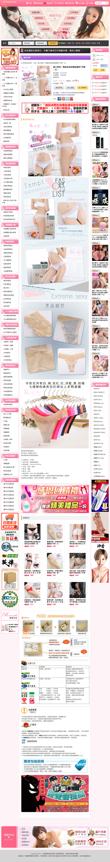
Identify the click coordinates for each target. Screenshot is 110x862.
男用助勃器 (6, 197)
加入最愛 (81, 3)
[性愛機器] (100, 527)
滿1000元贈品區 (8, 484)
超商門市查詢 (70, 701)
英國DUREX (97, 447)
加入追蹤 (70, 87)
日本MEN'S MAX (98, 432)
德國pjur (95, 462)
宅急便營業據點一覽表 (73, 683)
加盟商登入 (26, 842)
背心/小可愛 (6, 414)
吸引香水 (5, 288)
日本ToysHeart (97, 396)
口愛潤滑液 (6, 256)
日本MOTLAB (97, 443)
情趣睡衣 (5, 432)
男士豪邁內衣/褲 (8, 467)
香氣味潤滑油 (7, 253)
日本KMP (96, 436)
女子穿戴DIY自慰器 (9, 332)
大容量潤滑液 (7, 271)
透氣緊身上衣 (7, 474)
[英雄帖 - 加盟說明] (9, 563)
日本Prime (96, 440)
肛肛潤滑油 (6, 284)
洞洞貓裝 (5, 428)
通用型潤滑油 (7, 245)
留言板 (65, 29)
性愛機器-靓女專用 (9, 232)
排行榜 (41, 24)
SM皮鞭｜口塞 (7, 349)
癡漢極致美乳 (7, 189)
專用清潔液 (6, 380)
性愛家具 (5, 236)
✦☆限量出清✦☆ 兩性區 (9, 85)
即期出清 (5, 110)
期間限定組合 (7, 100)
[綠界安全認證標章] (9, 599)
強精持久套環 (7, 212)
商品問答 (59, 87)
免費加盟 (60, 3)
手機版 (91, 3)
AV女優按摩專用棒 (9, 315)
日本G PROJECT (98, 392)
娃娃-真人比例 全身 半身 (9, 201)
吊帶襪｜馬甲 (7, 439)
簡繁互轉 (71, 3)
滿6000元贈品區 (8, 506)
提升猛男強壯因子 (8, 219)
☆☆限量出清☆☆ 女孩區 (9, 79)
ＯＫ (40, 691)
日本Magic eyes (97, 403)
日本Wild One (97, 421)
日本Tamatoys (97, 407)
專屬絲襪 (5, 463)
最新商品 (39, 18)
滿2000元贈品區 (8, 491)
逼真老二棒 (6, 123)
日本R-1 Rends (97, 418)
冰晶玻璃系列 (7, 391)
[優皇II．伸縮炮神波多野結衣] (100, 496)
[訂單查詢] (9, 547)
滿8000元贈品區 (8, 509)
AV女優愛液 (6, 260)
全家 (40, 688)
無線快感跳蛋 (7, 154)
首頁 (30, 3)
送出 (95, 70)
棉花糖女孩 (6, 417)
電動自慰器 (6, 193)
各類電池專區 (7, 404)
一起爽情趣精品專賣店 (8, 3)
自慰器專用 (6, 264)
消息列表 (25, 835)
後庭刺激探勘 (7, 377)
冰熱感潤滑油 (7, 249)
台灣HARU (96, 472)
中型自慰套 (6, 175)
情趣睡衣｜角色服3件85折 (9, 105)
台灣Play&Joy (97, 469)
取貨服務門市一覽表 (54, 699)
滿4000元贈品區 (8, 498)
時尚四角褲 (6, 471)
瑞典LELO (96, 465)
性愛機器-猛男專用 (9, 229)
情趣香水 (5, 369)
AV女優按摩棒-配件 (9, 319)
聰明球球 (5, 141)
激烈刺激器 (6, 280)
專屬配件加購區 (8, 93)
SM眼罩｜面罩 (7, 342)
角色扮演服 (6, 443)
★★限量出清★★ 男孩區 (9, 73)
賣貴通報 (74, 737)
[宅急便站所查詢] (9, 556)
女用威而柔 (6, 137)
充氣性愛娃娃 (7, 186)
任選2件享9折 (7, 97)
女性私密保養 (7, 384)
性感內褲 (5, 450)
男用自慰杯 (6, 167)
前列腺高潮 (6, 302)
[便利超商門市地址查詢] (9, 536)
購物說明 (50, 3)
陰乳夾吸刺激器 (8, 134)
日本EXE (96, 414)
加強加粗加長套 (8, 216)
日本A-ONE (96, 410)
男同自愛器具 (7, 291)
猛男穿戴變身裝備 (8, 328)
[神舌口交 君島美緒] (100, 563)
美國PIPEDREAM (98, 454)
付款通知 (71, 18)
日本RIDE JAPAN (98, 429)
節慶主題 (5, 425)
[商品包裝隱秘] (9, 579)
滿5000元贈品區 (8, 502)
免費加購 (36, 12)
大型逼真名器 (7, 178)
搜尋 (54, 43)
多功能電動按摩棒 (8, 119)
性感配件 (5, 447)
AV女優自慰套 (7, 182)
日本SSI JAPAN (98, 425)
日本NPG (96, 389)
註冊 (102, 70)
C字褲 (4, 421)
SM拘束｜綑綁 (7, 345)
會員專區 (25, 845)
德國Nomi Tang (98, 458)
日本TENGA (97, 399)
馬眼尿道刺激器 (8, 295)
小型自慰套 (6, 171)
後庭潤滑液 (6, 267)
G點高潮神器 (7, 127)
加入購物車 (83, 87)
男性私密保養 (7, 388)
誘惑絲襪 (5, 436)
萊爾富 (41, 693)
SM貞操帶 (6, 353)
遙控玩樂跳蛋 (7, 158)
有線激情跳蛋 (7, 151)
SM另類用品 (7, 360)
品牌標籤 (45, 29)
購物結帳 (39, 3)
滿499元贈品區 (7, 487)
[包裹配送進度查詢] (9, 522)
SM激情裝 (6, 356)
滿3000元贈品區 (8, 495)
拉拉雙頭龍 (6, 299)
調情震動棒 (6, 130)
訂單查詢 (74, 12)
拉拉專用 (5, 306)
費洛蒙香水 (6, 373)
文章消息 (68, 24)
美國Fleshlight (97, 451)
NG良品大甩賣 (7, 89)
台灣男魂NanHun (98, 476)
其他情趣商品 (7, 395)
